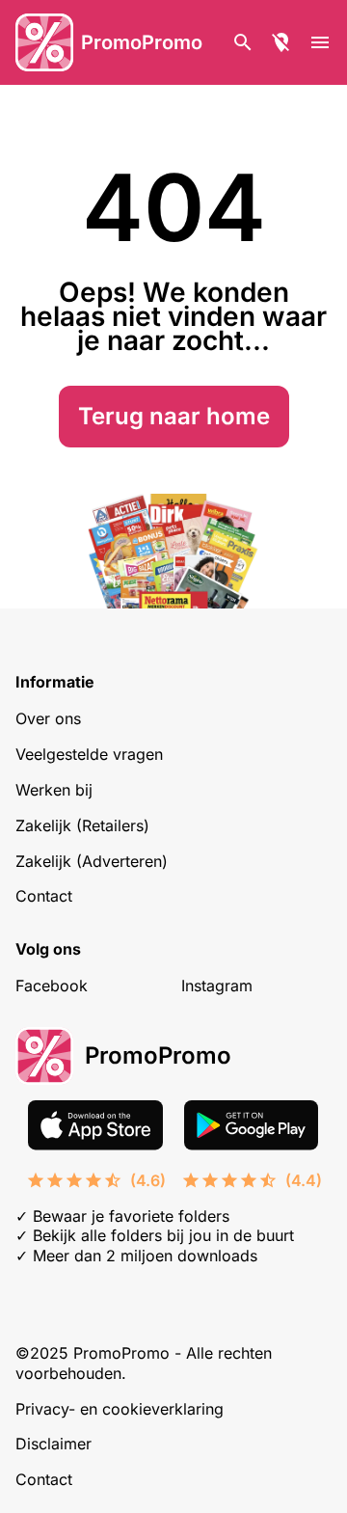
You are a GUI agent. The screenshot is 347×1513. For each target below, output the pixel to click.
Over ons (48, 718)
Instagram (217, 985)
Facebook (51, 985)
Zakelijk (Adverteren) (91, 861)
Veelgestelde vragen (89, 754)
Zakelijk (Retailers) (82, 825)
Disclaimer (53, 1443)
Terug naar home (174, 416)
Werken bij (54, 789)
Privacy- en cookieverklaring (119, 1408)
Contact (43, 895)
